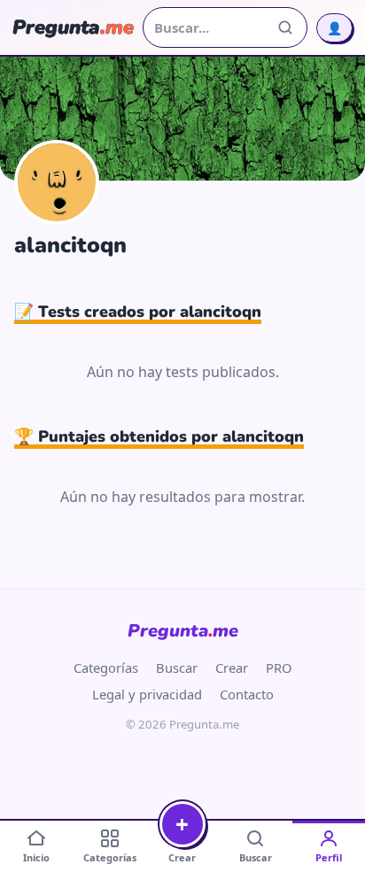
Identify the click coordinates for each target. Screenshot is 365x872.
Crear (231, 667)
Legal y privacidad (147, 694)
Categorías (106, 667)
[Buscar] (285, 27)
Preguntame (183, 631)
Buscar (177, 667)
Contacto (247, 694)
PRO (279, 667)
